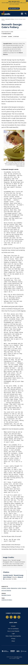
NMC (18, 658)
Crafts (19, 588)
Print (5, 36)
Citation (16, 36)
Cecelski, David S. (7, 33)
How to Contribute (13, 628)
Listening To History (9, 19)
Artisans (4, 588)
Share (10, 36)
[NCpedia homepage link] (6, 13)
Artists (8, 588)
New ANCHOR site (14, 8)
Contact (13, 626)
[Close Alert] (27, 1)
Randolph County (6, 595)
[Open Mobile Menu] (22, 13)
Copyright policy (18, 656)
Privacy (13, 638)
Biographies (14, 588)
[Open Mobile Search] (25, 13)
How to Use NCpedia (13, 631)
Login (13, 633)
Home (3, 19)
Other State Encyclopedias (13, 636)
